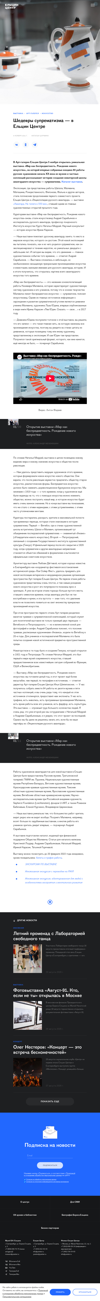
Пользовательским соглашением (17, 1297)
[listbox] (13, 422)
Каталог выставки (72, 182)
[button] (16, 144)
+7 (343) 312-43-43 (40, 1249)
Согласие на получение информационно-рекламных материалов (47, 1182)
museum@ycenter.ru (12, 1254)
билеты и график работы (49, 858)
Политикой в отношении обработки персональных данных (49, 1174)
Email (29, 1156)
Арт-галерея (32, 113)
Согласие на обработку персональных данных (41, 1179)
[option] (13, 422)
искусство (47, 113)
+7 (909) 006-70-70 (12, 1249)
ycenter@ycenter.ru (39, 1254)
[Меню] (93, 5)
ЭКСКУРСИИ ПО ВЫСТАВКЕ (41, 864)
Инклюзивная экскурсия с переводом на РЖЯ (49, 871)
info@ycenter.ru (38, 1252)
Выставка (18, 113)
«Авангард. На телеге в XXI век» (30, 204)
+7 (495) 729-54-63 (68, 1252)
